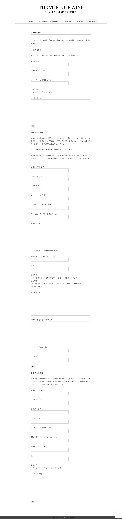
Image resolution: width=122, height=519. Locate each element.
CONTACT (92, 21)
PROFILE (80, 21)
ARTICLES (30, 21)
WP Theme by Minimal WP (70, 517)
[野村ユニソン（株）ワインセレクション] (61, 7)
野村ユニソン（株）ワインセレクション (55, 517)
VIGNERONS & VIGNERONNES (48, 21)
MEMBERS (68, 21)
